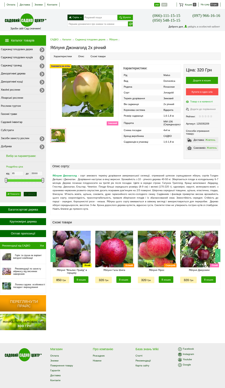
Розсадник (99, 355)
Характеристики (63, 56)
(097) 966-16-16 (206, 15)
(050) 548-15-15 (166, 20)
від (7, 173)
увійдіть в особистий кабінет (204, 26)
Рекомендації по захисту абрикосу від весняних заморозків (27, 271)
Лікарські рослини (12, 98)
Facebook (188, 348)
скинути (31, 194)
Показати (15, 194)
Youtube (187, 359)
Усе (42, 245)
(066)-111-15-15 (166, 15)
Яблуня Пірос (156, 270)
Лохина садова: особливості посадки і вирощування (29, 285)
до (27, 173)
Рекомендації (143, 360)
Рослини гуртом (11, 106)
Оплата (11, 4)
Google (187, 364)
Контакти (52, 4)
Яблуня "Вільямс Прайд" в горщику (72, 271)
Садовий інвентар (11, 122)
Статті (139, 355)
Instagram (188, 354)
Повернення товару (61, 365)
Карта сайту (142, 365)
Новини (97, 360)
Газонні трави (9, 114)
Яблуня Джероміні (199, 270)
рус (164, 4)
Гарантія (55, 370)
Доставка (25, 4)
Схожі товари (98, 56)
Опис (81, 56)
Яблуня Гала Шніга (114, 270)
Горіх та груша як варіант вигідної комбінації (27, 256)
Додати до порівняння (202, 109)
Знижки (38, 4)
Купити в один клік (202, 91)
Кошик (189, 4)
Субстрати (7, 130)
